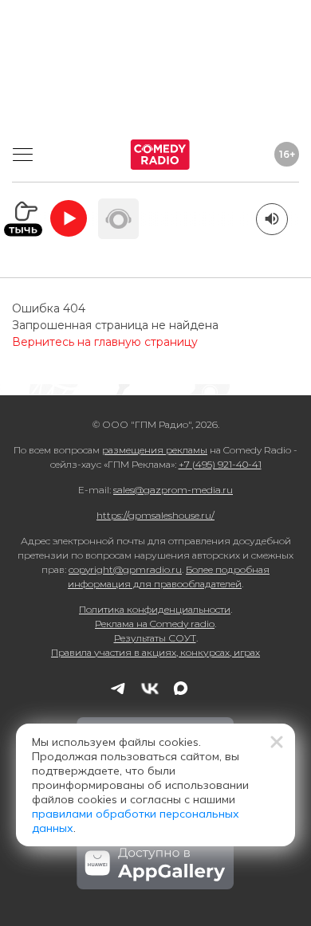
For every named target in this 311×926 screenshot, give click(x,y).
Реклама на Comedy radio (155, 624)
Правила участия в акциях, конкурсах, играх (155, 652)
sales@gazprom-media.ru (173, 490)
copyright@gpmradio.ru (125, 569)
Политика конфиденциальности (154, 609)
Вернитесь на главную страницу (105, 342)
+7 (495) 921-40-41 (220, 464)
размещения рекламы (154, 450)
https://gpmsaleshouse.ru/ (155, 515)
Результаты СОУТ (155, 638)
